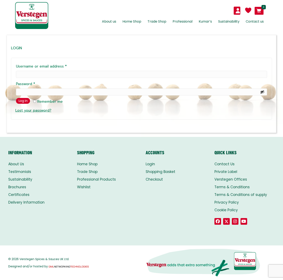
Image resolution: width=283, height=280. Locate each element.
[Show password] (262, 92)
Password (33, 84)
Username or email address (49, 66)
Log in (23, 100)
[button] (217, 221)
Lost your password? (33, 110)
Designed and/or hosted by (28, 266)
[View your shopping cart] (259, 11)
